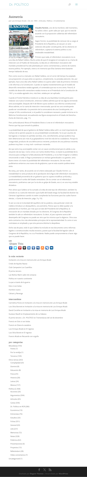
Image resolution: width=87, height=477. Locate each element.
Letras (12, 381)
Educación (14, 370)
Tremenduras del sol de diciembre (49, 318)
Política (49, 21)
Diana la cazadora (24, 325)
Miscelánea (13, 346)
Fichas (12, 421)
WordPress (63, 473)
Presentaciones (16, 444)
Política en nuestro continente (20, 278)
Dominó (13, 366)
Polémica (14, 440)
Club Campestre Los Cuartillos (20, 267)
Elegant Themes (36, 473)
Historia (13, 377)
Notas (12, 436)
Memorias (14, 432)
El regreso (30, 329)
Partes (12, 348)
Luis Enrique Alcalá (19, 21)
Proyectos (14, 447)
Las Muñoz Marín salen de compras (22, 275)
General (13, 425)
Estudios (13, 418)
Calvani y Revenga (16, 293)
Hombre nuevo (15, 290)
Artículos (42, 21)
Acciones (13, 391)
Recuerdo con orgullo (30, 336)
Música (13, 385)
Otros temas (13, 360)
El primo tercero (15, 271)
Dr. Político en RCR (17, 406)
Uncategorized (14, 458)
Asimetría (16, 17)
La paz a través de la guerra (19, 282)
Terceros (13, 356)
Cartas (12, 403)
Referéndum (15, 451)
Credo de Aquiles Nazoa (18, 263)
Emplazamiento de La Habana (34, 314)
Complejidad (15, 363)
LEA (11, 429)
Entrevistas (14, 414)
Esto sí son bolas (15, 286)
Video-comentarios (17, 455)
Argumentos (15, 395)
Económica (14, 410)
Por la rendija (15, 352)
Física (12, 374)
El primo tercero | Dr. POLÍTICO (21, 318)
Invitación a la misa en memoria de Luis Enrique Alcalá (30, 260)
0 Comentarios (59, 21)
